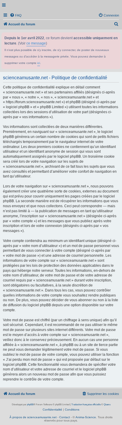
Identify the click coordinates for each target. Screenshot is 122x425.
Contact (64, 417)
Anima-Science (86, 417)
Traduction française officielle (86, 404)
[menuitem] (16, 15)
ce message (36, 43)
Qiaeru (107, 404)
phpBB (30, 404)
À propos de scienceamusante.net (33, 417)
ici (38, 63)
